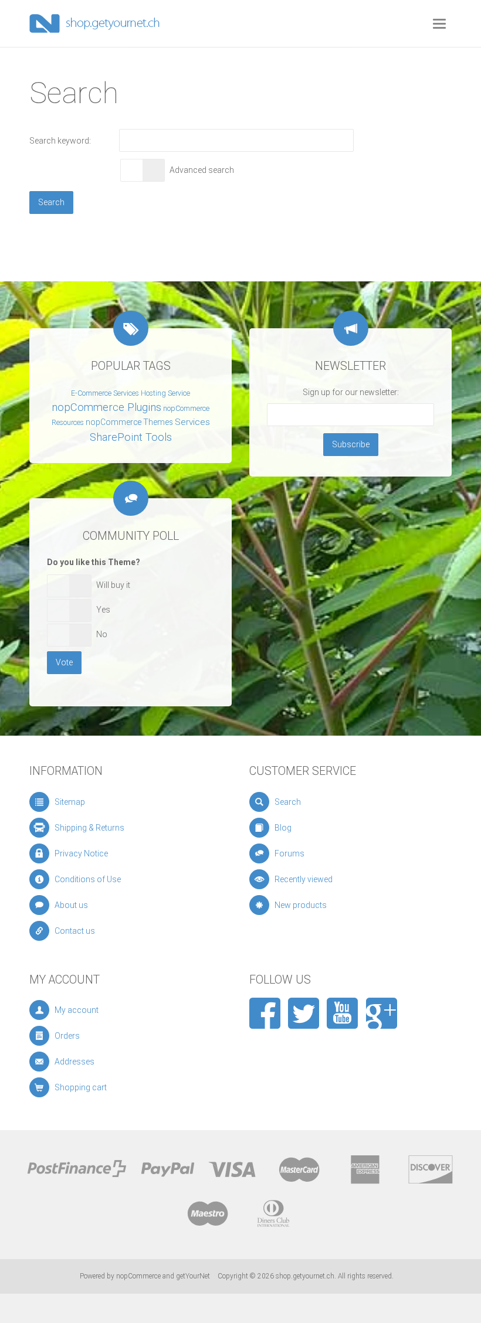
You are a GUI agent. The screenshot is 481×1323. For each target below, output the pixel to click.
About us (71, 905)
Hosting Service (165, 393)
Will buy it (113, 585)
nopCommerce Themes (129, 422)
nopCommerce (138, 1276)
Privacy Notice (81, 853)
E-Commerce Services (105, 393)
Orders (67, 1035)
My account (77, 1010)
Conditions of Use (88, 879)
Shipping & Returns (89, 827)
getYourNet (193, 1276)
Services (192, 422)
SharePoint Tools (131, 437)
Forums (289, 853)
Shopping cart (81, 1087)
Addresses (74, 1061)
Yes (103, 609)
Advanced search (202, 170)
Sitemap (70, 802)
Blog (283, 827)
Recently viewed (304, 879)
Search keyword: (60, 140)
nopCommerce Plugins (106, 407)
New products (301, 905)
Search (288, 802)
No (101, 634)
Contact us (75, 931)
